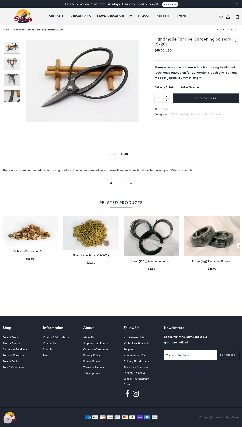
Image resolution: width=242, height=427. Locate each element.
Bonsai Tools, (204, 114)
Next (233, 29)
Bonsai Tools (10, 361)
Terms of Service (93, 367)
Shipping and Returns (96, 343)
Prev (223, 29)
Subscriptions (91, 373)
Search (47, 349)
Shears (217, 114)
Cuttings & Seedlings (15, 349)
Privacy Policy (92, 355)
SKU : (158, 109)
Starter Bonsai (11, 343)
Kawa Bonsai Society (114, 16)
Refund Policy (91, 361)
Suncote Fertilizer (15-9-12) (91, 255)
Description (118, 154)
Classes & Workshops (56, 337)
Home (6, 29)
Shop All (56, 16)
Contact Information (95, 349)
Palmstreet (170, 4)
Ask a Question (190, 87)
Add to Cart (206, 98)
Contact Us (49, 343)
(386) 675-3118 (136, 337)
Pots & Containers (13, 367)
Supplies (164, 16)
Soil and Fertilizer (13, 355)
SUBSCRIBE (228, 355)
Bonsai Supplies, (185, 114)
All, (173, 114)
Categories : (161, 114)
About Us (88, 337)
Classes (144, 16)
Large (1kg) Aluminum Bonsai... (212, 261)
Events (182, 16)
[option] (12, 48)
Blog (46, 355)
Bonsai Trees (80, 16)
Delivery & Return (165, 87)
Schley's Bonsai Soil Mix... (30, 251)
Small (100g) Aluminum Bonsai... (151, 261)
